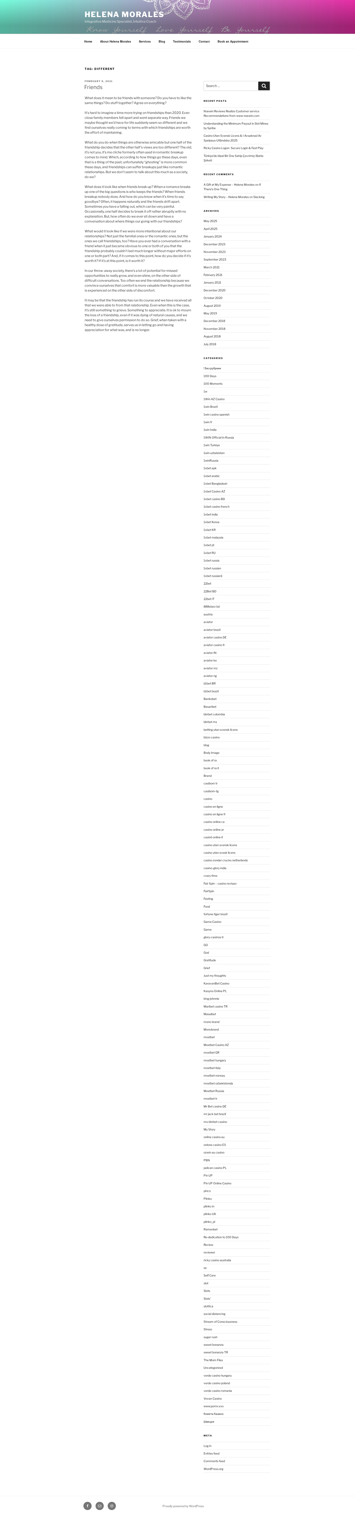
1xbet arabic (212, 476)
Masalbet (210, 1014)
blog (206, 745)
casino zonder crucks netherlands (226, 860)
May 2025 (210, 221)
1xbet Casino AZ (214, 491)
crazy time (210, 875)
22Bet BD (210, 591)
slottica (208, 1306)
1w (205, 391)
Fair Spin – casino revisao (220, 883)
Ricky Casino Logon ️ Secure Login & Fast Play (233, 148)
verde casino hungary (218, 1375)
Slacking (259, 197)
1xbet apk (210, 468)
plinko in (209, 1206)
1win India (210, 429)
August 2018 (212, 336)
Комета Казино (214, 1413)
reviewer (209, 1252)
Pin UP (208, 1175)
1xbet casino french (216, 506)
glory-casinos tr (214, 937)
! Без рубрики (212, 368)
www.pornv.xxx (214, 1406)
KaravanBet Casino (216, 983)
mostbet (209, 1037)
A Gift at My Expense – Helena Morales (229, 184)
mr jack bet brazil (215, 1114)
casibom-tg (211, 791)
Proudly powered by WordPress (183, 1506)
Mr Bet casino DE (215, 1106)
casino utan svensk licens (220, 845)
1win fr (208, 422)
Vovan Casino (213, 1398)
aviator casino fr (214, 645)
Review (208, 1244)
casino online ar (214, 829)
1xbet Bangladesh (215, 483)
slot (206, 1283)
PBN (207, 1160)
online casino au (214, 1137)
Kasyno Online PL (215, 991)
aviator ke (210, 660)
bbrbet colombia (214, 714)
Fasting (208, 898)
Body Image (211, 752)
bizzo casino (212, 737)
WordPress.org (213, 1469)
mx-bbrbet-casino (215, 1121)
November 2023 (215, 252)
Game (208, 929)
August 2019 (212, 305)
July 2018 (210, 344)
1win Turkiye (212, 445)
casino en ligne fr (215, 814)
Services (145, 41)
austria (208, 614)
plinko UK (210, 1214)
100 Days (210, 376)
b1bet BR (210, 683)
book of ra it (211, 768)
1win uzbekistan (214, 453)
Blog (162, 41)
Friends (93, 87)
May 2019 (210, 313)
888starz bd (212, 606)
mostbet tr (210, 1098)
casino (208, 798)
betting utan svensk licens (221, 729)
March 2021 (212, 267)
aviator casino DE (215, 637)
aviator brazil (212, 629)
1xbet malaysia (213, 537)
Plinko (208, 1198)
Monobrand (211, 1029)
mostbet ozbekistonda (218, 1083)
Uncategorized (213, 1367)
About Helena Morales (115, 41)
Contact (204, 41)
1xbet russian (212, 568)
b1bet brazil (211, 691)
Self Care (210, 1275)
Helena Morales (124, 14)
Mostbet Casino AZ (216, 1045)
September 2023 (215, 259)
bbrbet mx (210, 722)
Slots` (207, 1298)
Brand (208, 775)
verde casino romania (218, 1390)
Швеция (209, 1421)
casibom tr (211, 783)
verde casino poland (217, 1383)
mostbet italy (212, 1068)
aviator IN (210, 652)
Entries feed (211, 1453)
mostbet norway (214, 1075)
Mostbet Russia (214, 1091)
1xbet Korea (211, 522)
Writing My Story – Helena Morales (226, 197)
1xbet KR (210, 530)
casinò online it (213, 837)
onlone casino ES (215, 1145)
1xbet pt (209, 545)
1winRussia (211, 460)
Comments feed (214, 1461)
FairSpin (209, 891)
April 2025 (210, 228)
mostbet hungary (215, 1060)
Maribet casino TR (216, 1006)
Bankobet (210, 699)
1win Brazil (211, 406)
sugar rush (210, 1337)
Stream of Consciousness (220, 1321)
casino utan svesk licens (219, 852)
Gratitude (210, 960)
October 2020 (213, 298)
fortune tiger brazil (215, 914)
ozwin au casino (214, 1152)
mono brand (211, 1022)
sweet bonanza (214, 1344)
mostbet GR (211, 1052)
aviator (208, 622)
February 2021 (213, 275)
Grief (207, 968)
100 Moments (213, 383)
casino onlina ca (214, 821)
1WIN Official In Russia (219, 437)
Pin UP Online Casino (217, 1183)
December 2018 (214, 321)
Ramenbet (211, 1229)
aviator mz (211, 668)
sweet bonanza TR (216, 1352)
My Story (209, 1129)
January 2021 (212, 282)
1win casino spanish (216, 414)
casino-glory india (215, 868)
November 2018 (214, 328)
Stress (208, 1329)
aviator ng (210, 676)
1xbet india (211, 514)
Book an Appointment (233, 41)
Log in (207, 1446)
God (206, 952)
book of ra (210, 760)
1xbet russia (211, 560)
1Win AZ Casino (214, 399)
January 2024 (213, 236)
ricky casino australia (217, 1260)
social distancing (214, 1314)
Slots (207, 1290)
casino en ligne (213, 806)
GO (206, 945)
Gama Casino (212, 921)
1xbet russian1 (213, 576)
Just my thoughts (215, 975)
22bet (207, 583)
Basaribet (210, 706)
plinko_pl (209, 1221)
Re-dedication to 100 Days (221, 1237)
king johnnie (211, 998)
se (205, 1267)
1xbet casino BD (214, 499)
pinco (207, 1191)
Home (88, 41)
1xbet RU (210, 553)
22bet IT (209, 599)
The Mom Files (213, 1360)
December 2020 (215, 290)
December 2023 (214, 244)
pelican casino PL (215, 1168)
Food (207, 906)
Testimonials (182, 41)
